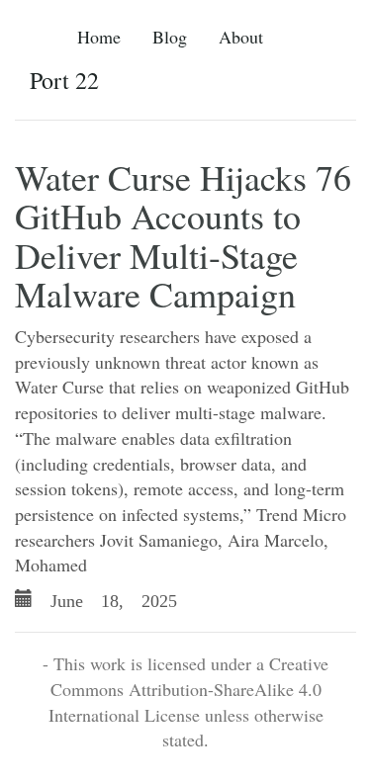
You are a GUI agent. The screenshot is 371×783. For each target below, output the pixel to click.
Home (99, 36)
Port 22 (64, 80)
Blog (169, 36)
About (241, 36)
